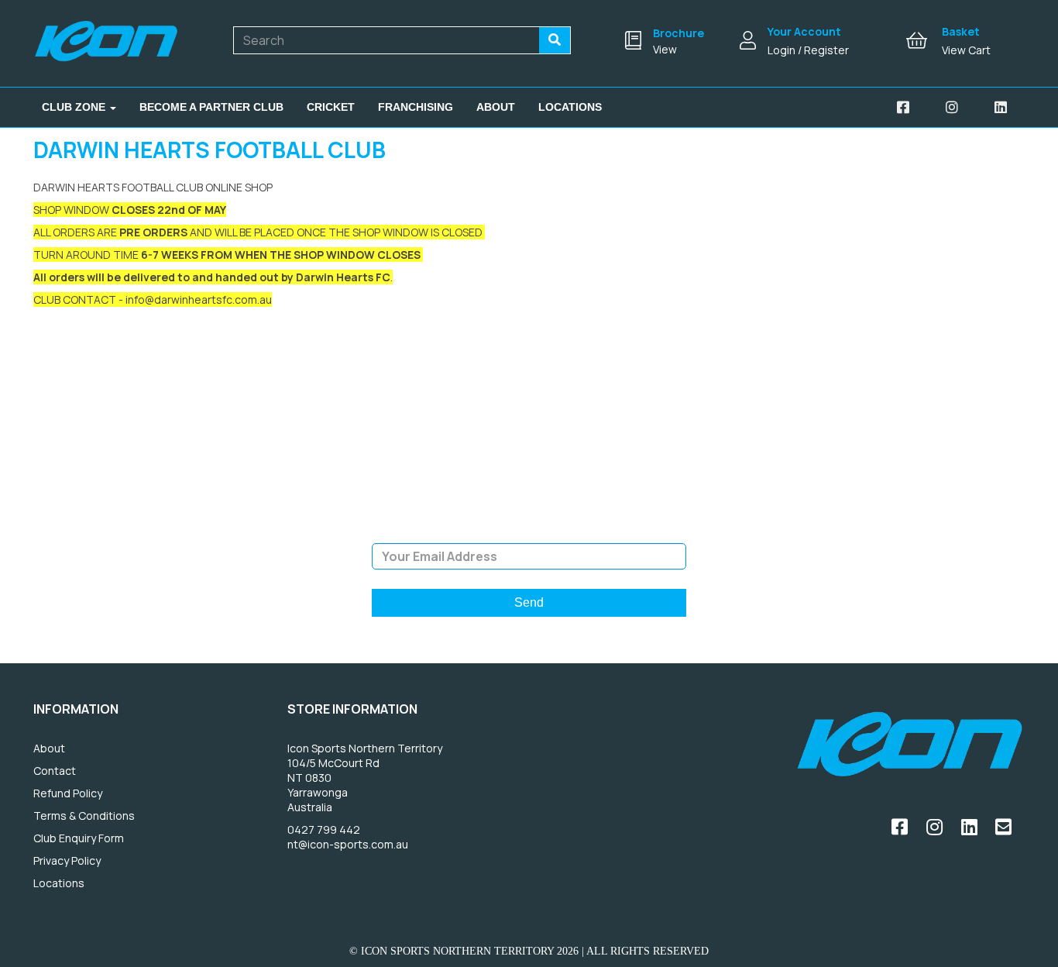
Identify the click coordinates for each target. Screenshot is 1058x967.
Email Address (528, 532)
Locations (570, 107)
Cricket (331, 107)
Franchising (415, 107)
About (495, 107)
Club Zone (75, 107)
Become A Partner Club (211, 107)
